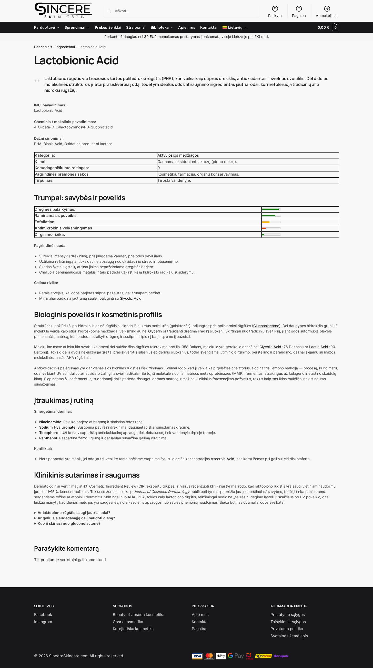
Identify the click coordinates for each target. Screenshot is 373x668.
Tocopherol (49, 432)
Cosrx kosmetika (128, 621)
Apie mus (200, 614)
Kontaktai (200, 621)
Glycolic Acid (131, 298)
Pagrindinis (43, 47)
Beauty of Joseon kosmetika (138, 614)
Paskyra (275, 15)
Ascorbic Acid (222, 459)
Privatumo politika (286, 628)
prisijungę (50, 559)
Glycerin (155, 331)
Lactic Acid (318, 347)
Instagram (43, 621)
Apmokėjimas (327, 15)
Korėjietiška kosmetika (133, 628)
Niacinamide (50, 422)
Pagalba (299, 15)
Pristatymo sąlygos (287, 614)
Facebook (43, 614)
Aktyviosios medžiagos (178, 155)
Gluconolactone (266, 325)
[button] (328, 27)
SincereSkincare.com (68, 655)
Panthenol (48, 438)
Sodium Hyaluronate (57, 427)
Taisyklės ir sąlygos (288, 621)
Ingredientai (65, 47)
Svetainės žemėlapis (289, 635)
